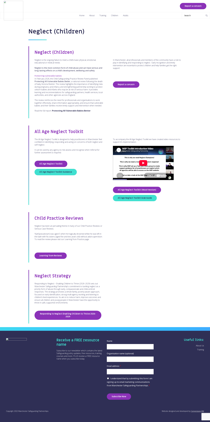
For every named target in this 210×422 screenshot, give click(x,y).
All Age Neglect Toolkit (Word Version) (137, 190)
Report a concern (193, 6)
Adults (125, 15)
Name (109, 341)
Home (81, 15)
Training (102, 15)
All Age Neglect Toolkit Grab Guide (135, 198)
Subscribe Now (119, 396)
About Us (200, 345)
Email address (114, 366)
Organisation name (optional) (120, 353)
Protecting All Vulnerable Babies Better (71, 110)
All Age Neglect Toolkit (50, 164)
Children (114, 15)
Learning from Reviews (50, 255)
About (92, 15)
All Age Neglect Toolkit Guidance (55, 172)
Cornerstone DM (197, 411)
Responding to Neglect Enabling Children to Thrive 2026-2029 (68, 315)
